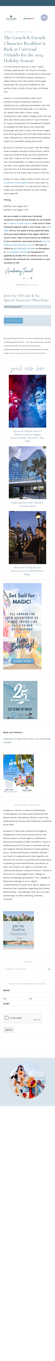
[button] (27, 3)
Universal (9, 32)
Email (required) (13, 306)
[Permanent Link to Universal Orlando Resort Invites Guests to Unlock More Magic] (27, 563)
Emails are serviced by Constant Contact (28, 353)
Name (7, 990)
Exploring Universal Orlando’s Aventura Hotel (27, 504)
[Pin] (30, 278)
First (5, 999)
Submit (8, 1029)
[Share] (23, 278)
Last (30, 999)
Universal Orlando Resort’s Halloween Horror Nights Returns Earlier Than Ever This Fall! (27, 436)
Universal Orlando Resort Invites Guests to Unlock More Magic (27, 571)
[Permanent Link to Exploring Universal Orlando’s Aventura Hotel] (27, 498)
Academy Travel (27, 17)
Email (6, 1003)
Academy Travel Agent (16, 182)
